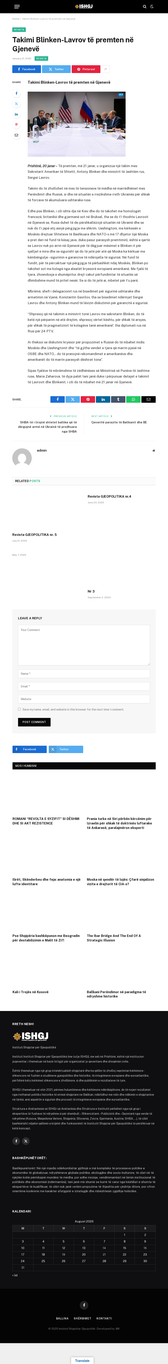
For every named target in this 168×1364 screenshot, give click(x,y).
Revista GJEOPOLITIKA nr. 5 (34, 535)
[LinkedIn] (16, 114)
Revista (19, 29)
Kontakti (104, 1318)
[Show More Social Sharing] (105, 69)
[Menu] (17, 6)
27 (84, 1261)
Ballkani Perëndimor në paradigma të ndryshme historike (116, 994)
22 (124, 1254)
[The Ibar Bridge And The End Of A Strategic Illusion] (121, 911)
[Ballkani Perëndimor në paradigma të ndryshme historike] (121, 967)
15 (124, 1248)
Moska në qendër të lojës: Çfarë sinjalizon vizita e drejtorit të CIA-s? (120, 882)
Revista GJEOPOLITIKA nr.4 (109, 496)
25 (43, 1261)
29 (124, 1261)
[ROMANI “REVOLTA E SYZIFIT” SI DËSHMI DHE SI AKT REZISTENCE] (47, 794)
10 (22, 1248)
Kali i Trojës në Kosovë (30, 992)
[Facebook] (16, 93)
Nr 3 (91, 591)
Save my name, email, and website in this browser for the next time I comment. (73, 709)
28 (104, 1261)
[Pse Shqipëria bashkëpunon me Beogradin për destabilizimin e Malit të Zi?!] (47, 911)
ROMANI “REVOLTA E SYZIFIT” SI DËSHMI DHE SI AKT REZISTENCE (45, 821)
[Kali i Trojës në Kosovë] (47, 967)
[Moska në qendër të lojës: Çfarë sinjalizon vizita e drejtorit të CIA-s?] (121, 854)
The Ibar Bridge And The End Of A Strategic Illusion (114, 938)
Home (15, 18)
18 (43, 1254)
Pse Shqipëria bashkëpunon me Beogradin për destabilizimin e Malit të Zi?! (46, 938)
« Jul (15, 1275)
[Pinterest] (16, 124)
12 (63, 1248)
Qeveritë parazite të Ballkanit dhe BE (119, 422)
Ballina (62, 1318)
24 (23, 1261)
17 (22, 1254)
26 (63, 1261)
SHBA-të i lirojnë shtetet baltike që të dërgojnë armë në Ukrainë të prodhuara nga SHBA (47, 427)
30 (145, 1261)
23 (145, 1254)
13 (83, 1248)
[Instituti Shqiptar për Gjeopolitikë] (84, 6)
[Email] (16, 135)
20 (84, 1254)
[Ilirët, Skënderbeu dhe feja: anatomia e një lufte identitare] (47, 854)
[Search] (144, 6)
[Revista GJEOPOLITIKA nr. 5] (46, 510)
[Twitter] (16, 104)
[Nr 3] (122, 567)
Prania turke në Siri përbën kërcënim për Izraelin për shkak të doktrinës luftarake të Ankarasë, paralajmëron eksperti (119, 823)
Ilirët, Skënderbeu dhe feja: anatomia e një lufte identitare (46, 882)
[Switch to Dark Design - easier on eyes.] (151, 6)
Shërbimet (82, 1318)
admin (42, 450)
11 (43, 1248)
